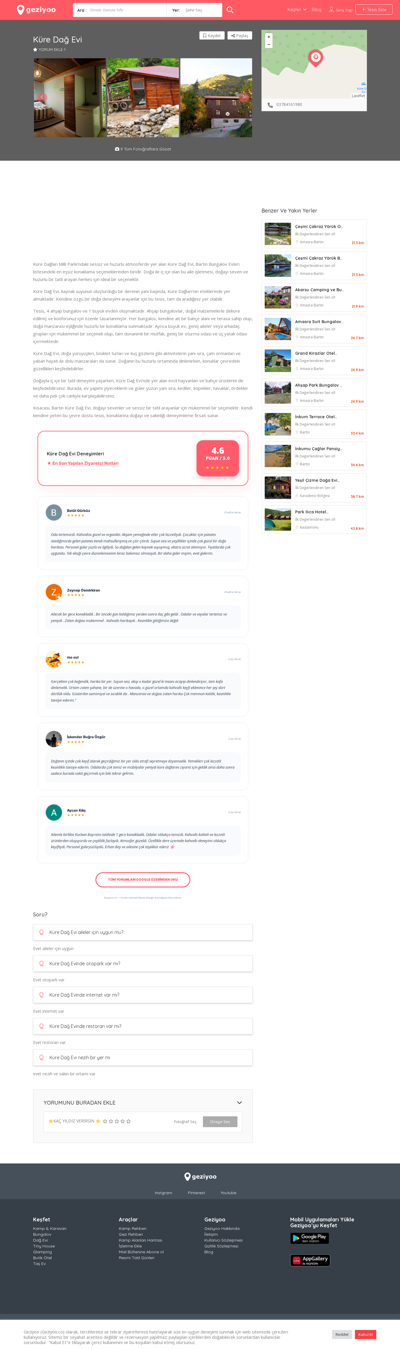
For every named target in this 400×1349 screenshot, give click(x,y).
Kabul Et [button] (365, 1334)
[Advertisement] (143, 219)
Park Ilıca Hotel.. (312, 512)
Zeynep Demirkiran (83, 590)
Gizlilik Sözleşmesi (221, 1246)
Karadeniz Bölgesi (315, 495)
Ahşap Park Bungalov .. (318, 385)
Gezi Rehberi (131, 1234)
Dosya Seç (220, 1121)
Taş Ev (39, 1263)
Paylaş (241, 35)
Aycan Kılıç (76, 810)
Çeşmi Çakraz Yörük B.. (318, 258)
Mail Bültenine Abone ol (141, 1251)
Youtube (228, 1192)
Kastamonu (309, 527)
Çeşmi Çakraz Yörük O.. (319, 226)
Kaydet (213, 35)
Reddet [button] (342, 1334)
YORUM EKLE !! (52, 49)
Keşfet (294, 9)
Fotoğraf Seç (185, 1121)
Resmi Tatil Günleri (136, 1257)
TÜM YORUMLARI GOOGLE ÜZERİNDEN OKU (143, 879)
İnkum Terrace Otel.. (316, 416)
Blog (317, 9)
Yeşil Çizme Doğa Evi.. (317, 480)
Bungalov (42, 1234)
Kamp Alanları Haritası (140, 1240)
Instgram (163, 1192)
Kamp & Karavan (49, 1228)
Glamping (42, 1251)
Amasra (307, 241)
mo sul (72, 657)
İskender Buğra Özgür (86, 737)
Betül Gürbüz (78, 510)
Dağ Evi (40, 1240)
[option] (69, 97)
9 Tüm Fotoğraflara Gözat (145, 149)
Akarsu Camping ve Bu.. (319, 289)
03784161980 (289, 104)
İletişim (211, 1234)
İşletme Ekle (130, 1246)
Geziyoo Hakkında (222, 1228)
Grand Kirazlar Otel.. (316, 353)
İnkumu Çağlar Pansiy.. (318, 448)
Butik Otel (42, 1257)
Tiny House (44, 1246)
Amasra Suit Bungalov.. (319, 321)
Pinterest (196, 1192)
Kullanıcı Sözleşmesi (223, 1240)
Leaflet (358, 95)
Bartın (319, 241)
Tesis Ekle (376, 9)
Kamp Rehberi (132, 1228)
